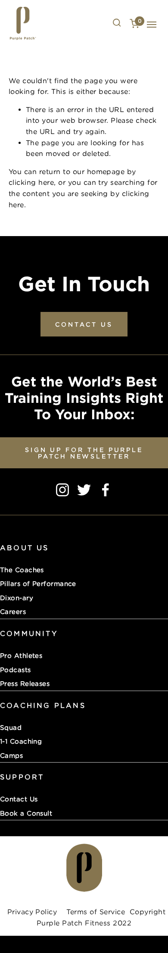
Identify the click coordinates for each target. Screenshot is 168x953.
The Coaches (22, 569)
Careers (13, 611)
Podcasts (15, 669)
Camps (11, 755)
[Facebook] (105, 490)
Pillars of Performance (38, 583)
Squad (11, 727)
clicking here (31, 182)
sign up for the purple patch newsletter (84, 452)
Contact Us (19, 798)
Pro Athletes (21, 655)
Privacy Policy (32, 912)
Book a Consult (26, 813)
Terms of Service (94, 912)
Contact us (83, 324)
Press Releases (25, 683)
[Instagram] (62, 490)
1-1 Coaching (21, 741)
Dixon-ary (16, 597)
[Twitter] (84, 490)
